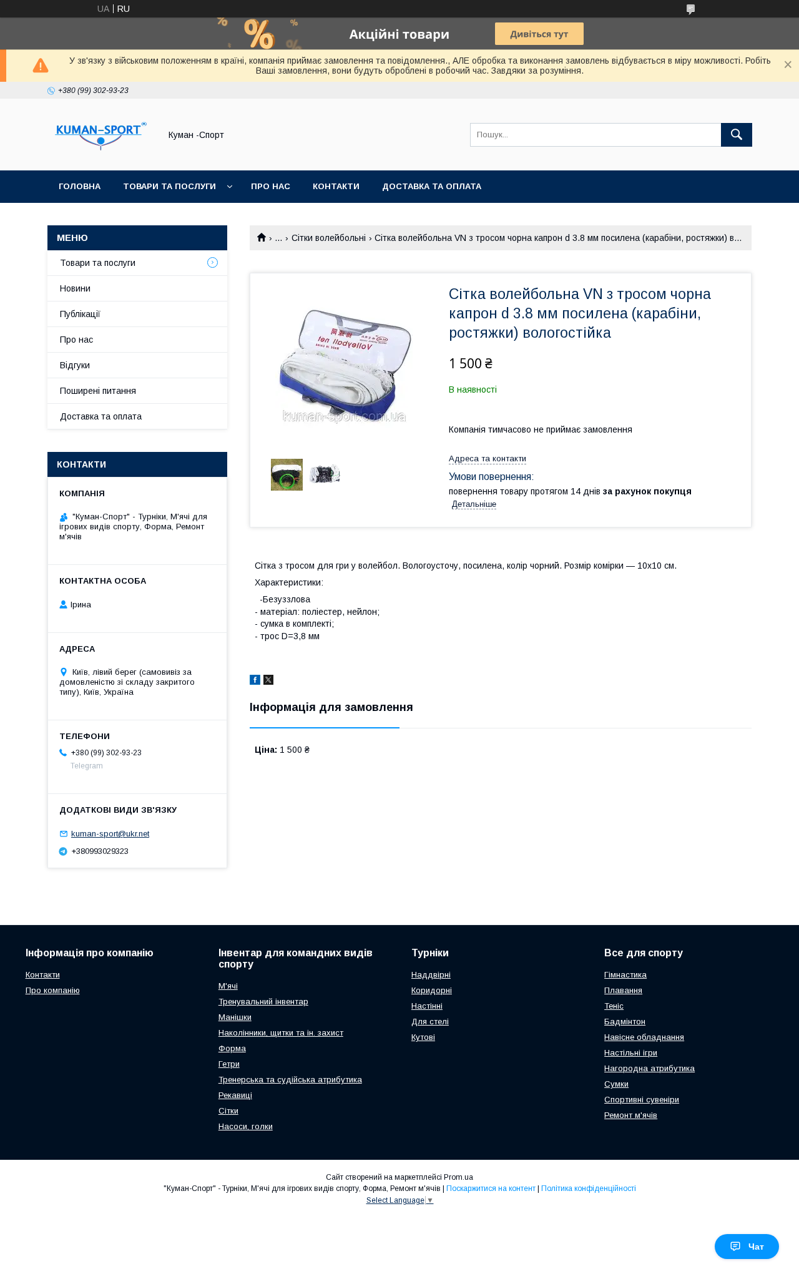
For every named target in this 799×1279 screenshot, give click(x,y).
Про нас (270, 186)
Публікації (80, 314)
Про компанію (53, 990)
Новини (75, 288)
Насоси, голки (245, 1126)
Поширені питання (98, 391)
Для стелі (430, 1021)
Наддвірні (431, 974)
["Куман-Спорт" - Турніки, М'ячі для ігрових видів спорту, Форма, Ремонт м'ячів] (100, 154)
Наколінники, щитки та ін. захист (280, 1032)
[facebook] (255, 682)
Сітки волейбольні (329, 238)
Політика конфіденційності (588, 1188)
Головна (79, 186)
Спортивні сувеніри (641, 1099)
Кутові (423, 1037)
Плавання (623, 990)
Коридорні (431, 990)
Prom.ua (458, 1177)
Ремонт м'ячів (630, 1115)
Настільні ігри (630, 1052)
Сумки (616, 1084)
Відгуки (75, 365)
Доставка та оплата (431, 186)
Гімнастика (625, 974)
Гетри (229, 1064)
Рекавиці (235, 1095)
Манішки (235, 1017)
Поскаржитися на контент (491, 1188)
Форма (232, 1048)
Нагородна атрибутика (649, 1068)
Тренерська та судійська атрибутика (290, 1079)
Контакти (336, 186)
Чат (756, 1247)
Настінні (427, 1006)
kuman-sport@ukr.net (110, 833)
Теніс (614, 1006)
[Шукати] (736, 135)
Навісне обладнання (644, 1037)
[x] (268, 682)
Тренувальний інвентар (263, 1001)
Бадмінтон (624, 1021)
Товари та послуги (169, 186)
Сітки (228, 1110)
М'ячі (228, 986)
